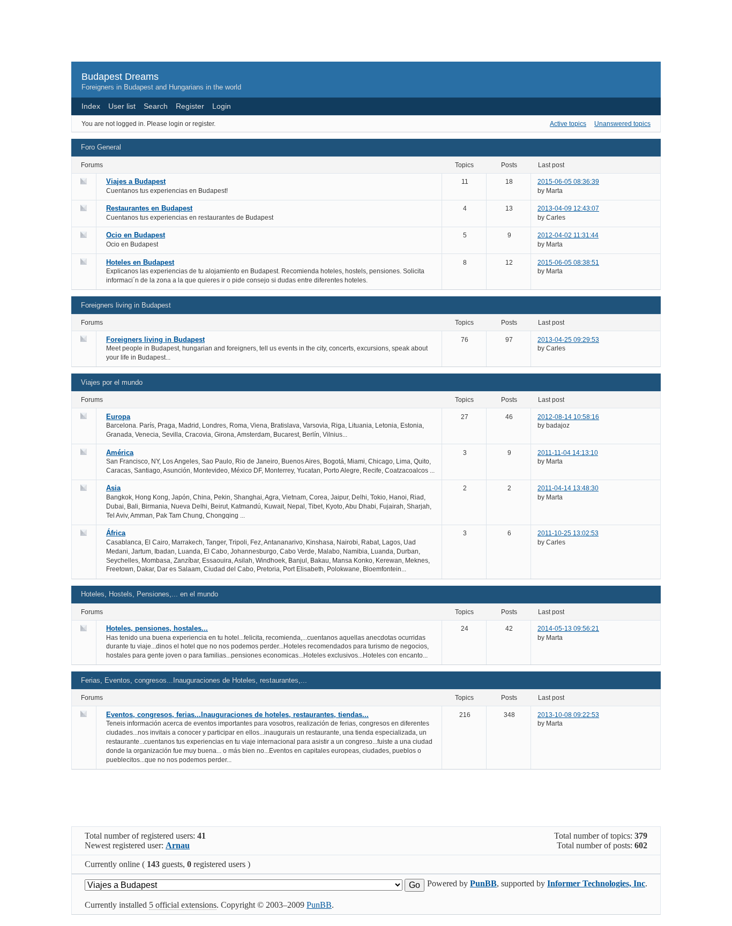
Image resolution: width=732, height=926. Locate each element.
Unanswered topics (622, 124)
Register (190, 106)
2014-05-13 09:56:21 (568, 628)
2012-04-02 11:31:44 (568, 235)
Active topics (568, 124)
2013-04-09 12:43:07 (568, 208)
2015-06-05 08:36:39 (568, 181)
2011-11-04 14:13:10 (567, 453)
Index (90, 106)
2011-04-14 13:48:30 (568, 488)
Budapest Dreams (120, 76)
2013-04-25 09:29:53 (568, 339)
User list (122, 106)
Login (221, 106)
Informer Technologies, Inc (596, 883)
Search (156, 106)
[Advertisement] (366, 35)
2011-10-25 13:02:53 (568, 533)
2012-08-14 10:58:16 (568, 417)
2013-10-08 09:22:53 (568, 715)
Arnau (178, 845)
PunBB (483, 883)
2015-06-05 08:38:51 (568, 262)
